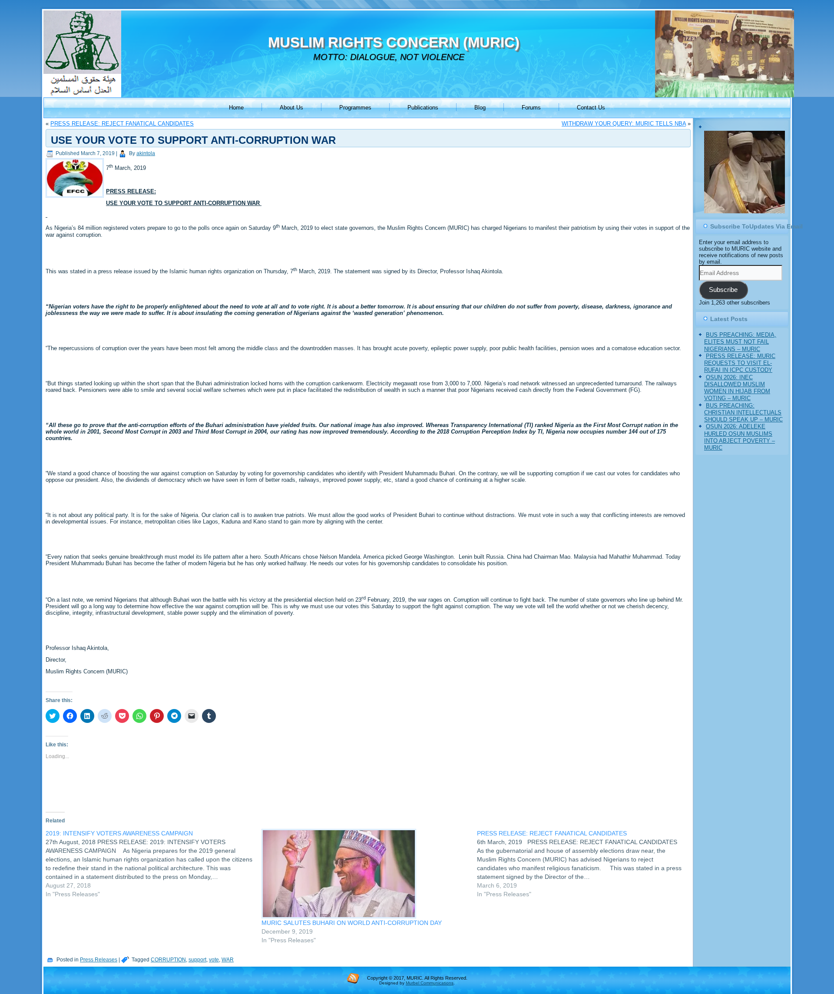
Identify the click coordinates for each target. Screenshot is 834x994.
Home (236, 107)
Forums (531, 107)
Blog (480, 107)
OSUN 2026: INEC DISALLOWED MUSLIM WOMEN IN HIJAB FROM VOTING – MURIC (737, 389)
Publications (422, 107)
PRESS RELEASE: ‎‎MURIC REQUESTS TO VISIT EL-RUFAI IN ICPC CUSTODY (739, 364)
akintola (145, 153)
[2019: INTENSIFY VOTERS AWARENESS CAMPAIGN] (153, 863)
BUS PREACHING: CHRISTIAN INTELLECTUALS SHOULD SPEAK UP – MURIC (743, 413)
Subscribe (723, 291)
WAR (228, 960)
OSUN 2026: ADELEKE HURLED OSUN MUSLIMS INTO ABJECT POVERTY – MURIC (739, 438)
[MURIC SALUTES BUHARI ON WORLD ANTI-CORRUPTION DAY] (365, 873)
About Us (291, 107)
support (197, 960)
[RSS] (353, 978)
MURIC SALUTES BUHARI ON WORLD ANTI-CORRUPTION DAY (351, 922)
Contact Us (591, 107)
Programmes (355, 107)
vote (214, 960)
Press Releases (98, 960)
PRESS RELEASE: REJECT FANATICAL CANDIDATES (122, 123)
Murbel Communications (429, 983)
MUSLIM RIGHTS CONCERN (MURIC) (394, 42)
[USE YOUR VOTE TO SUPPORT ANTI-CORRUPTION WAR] (76, 198)
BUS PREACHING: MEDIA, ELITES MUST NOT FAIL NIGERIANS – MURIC (740, 343)
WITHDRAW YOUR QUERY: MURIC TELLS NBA (624, 123)
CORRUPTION (168, 960)
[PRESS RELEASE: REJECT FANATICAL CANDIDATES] (585, 863)
